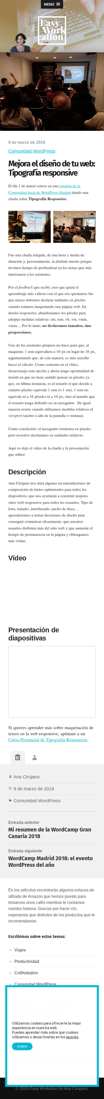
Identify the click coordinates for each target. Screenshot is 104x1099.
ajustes (72, 1037)
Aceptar (22, 1046)
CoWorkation (26, 972)
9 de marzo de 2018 (34, 788)
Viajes (20, 950)
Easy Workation (44, 1088)
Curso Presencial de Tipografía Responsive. (48, 739)
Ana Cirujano (26, 776)
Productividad (26, 961)
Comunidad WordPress (31, 151)
